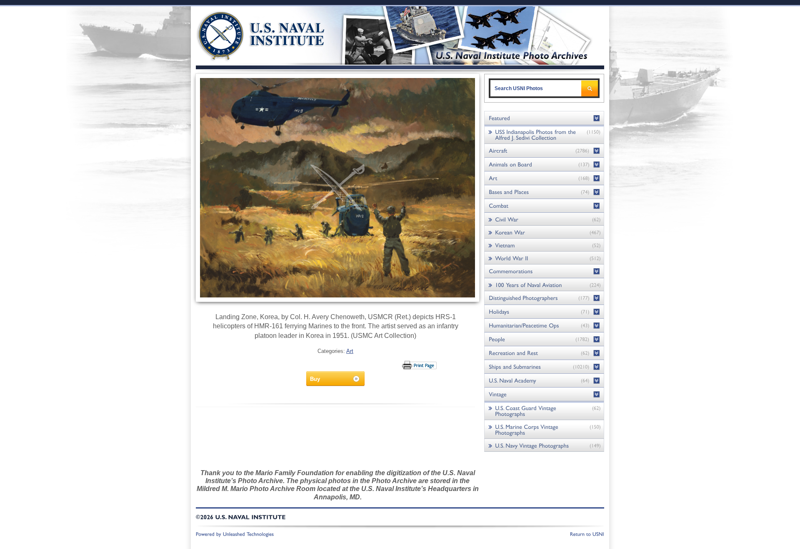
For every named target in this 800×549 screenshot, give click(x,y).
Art (349, 351)
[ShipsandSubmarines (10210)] (544, 367)
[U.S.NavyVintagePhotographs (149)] (544, 445)
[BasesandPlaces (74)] (544, 192)
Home (251, 34)
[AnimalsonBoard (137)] (544, 164)
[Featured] (544, 118)
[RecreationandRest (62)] (544, 353)
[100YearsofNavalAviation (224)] (544, 284)
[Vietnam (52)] (544, 245)
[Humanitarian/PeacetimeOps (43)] (544, 325)
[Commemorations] (544, 271)
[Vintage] (544, 394)
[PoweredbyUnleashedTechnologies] (235, 533)
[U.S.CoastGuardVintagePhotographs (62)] (544, 410)
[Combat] (544, 206)
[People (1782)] (544, 339)
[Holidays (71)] (544, 312)
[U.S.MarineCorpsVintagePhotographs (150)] (544, 429)
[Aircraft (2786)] (544, 151)
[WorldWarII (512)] (544, 258)
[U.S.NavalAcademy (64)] (544, 381)
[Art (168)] (544, 178)
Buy (315, 379)
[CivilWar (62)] (544, 219)
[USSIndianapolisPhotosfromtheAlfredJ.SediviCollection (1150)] (544, 134)
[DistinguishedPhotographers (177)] (544, 298)
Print (420, 365)
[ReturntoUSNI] (587, 533)
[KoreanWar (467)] (544, 232)
